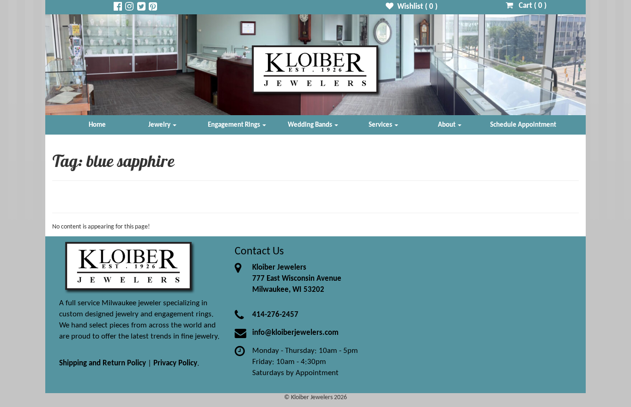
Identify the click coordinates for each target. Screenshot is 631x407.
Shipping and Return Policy (102, 363)
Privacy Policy (175, 363)
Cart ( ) (529, 6)
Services (381, 125)
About (447, 125)
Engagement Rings (234, 125)
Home (97, 125)
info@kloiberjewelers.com (295, 333)
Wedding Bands (311, 125)
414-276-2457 (275, 315)
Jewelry (160, 125)
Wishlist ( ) (415, 7)
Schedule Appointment (523, 125)
